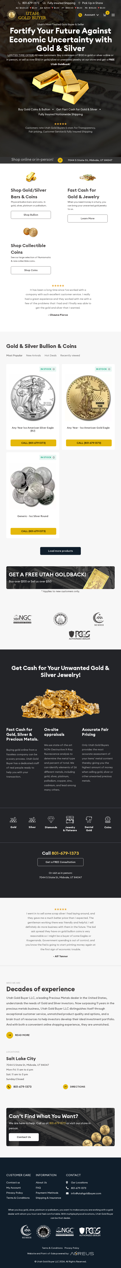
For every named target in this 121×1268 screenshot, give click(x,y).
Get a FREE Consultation (60, 862)
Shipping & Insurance (48, 1197)
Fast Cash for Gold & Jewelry (83, 193)
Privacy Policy (14, 1192)
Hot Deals (51, 355)
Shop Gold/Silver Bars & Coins (28, 193)
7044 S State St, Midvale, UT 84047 (90, 160)
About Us (41, 1182)
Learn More (88, 218)
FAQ (38, 1187)
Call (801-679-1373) (33, 443)
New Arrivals (33, 355)
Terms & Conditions (18, 1197)
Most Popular (14, 355)
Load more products (60, 551)
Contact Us (24, 1137)
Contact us (13, 1182)
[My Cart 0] (105, 15)
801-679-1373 (65, 853)
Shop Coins (30, 270)
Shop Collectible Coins (28, 249)
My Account (13, 1187)
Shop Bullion (31, 214)
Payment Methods (47, 1192)
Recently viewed (70, 355)
